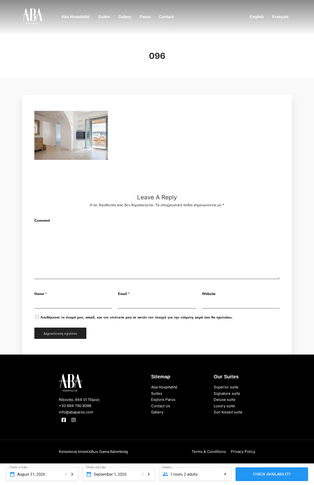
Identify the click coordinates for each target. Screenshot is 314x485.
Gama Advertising (113, 451)
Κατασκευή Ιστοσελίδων (78, 451)
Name (39, 293)
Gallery (124, 17)
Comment (42, 220)
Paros (145, 17)
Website (208, 293)
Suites (104, 17)
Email (122, 293)
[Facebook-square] (64, 420)
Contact (166, 17)
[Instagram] (73, 420)
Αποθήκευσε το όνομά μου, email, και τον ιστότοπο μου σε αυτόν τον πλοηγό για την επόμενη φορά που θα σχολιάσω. (136, 317)
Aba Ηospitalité (75, 17)
